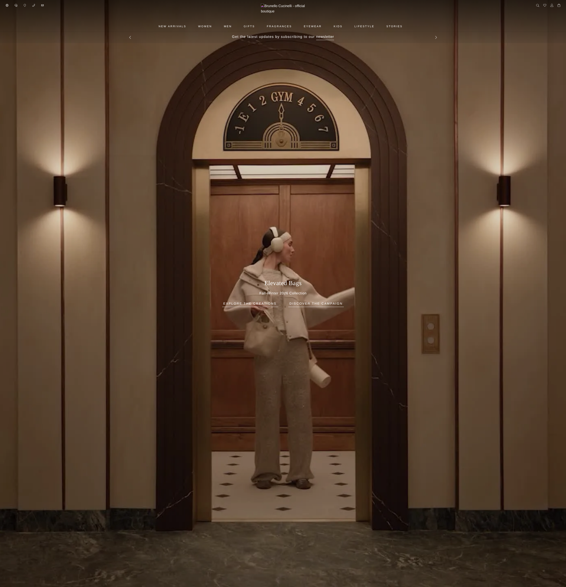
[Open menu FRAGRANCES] (296, 26)
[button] (7, 5)
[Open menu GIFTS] (260, 26)
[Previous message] (130, 37)
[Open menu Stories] (407, 26)
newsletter (325, 37)
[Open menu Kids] (347, 26)
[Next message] (436, 37)
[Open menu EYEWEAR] (326, 26)
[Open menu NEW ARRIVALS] (191, 26)
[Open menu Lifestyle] (379, 26)
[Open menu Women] (217, 26)
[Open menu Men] (236, 26)
